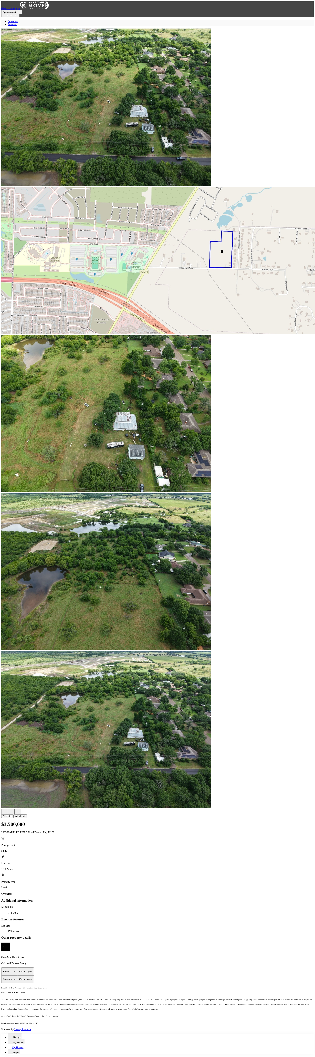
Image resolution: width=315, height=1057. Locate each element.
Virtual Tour (20, 816)
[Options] (4, 811)
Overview (13, 21)
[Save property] (11, 811)
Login (5, 15)
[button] (157, 108)
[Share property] (17, 811)
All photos (7, 816)
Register (14, 15)
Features (12, 24)
